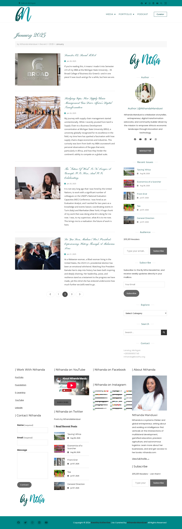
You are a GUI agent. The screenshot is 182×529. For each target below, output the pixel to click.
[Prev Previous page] (50, 294)
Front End (142, 194)
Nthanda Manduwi (144, 415)
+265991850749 (131, 353)
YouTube (19, 400)
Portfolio (125, 14)
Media (109, 14)
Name (25, 425)
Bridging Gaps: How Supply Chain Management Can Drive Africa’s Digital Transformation (88, 103)
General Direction (145, 218)
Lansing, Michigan (132, 350)
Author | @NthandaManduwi (145, 108)
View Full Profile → (140, 458)
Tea (138, 206)
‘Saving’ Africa (144, 169)
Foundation (20, 385)
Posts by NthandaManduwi (67, 419)
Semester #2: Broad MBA (80, 55)
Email (25, 437)
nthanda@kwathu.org (134, 356)
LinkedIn (19, 407)
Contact (24, 484)
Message (22, 450)
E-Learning (20, 392)
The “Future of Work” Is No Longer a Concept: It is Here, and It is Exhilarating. (87, 173)
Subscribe (158, 251)
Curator (160, 14)
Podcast (142, 14)
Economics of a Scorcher (149, 182)
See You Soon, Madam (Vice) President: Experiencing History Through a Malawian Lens (89, 243)
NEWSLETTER (145, 150)
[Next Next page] (80, 294)
